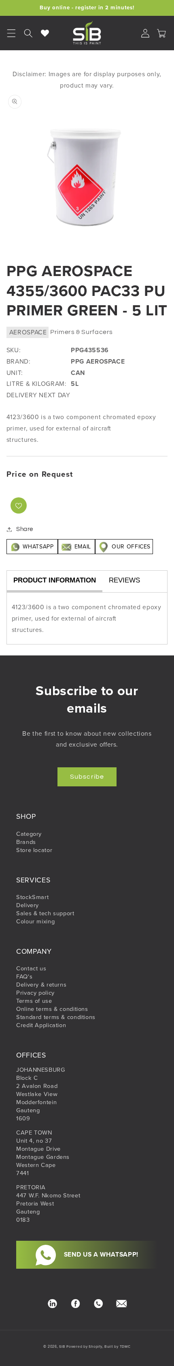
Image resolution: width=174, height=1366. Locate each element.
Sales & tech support (45, 913)
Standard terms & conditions (55, 1017)
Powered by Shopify (84, 1346)
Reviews (124, 580)
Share (24, 529)
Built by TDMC (117, 1346)
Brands (26, 842)
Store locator (34, 850)
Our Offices (130, 546)
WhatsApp (38, 546)
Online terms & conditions (52, 1009)
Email (82, 546)
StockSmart (32, 897)
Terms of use (34, 1001)
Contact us (31, 968)
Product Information (54, 580)
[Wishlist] (45, 33)
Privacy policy (35, 993)
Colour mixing (35, 921)
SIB (62, 1346)
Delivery (27, 905)
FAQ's (24, 976)
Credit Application (41, 1025)
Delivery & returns (41, 985)
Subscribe (87, 776)
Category (29, 834)
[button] (28, 33)
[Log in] (145, 33)
